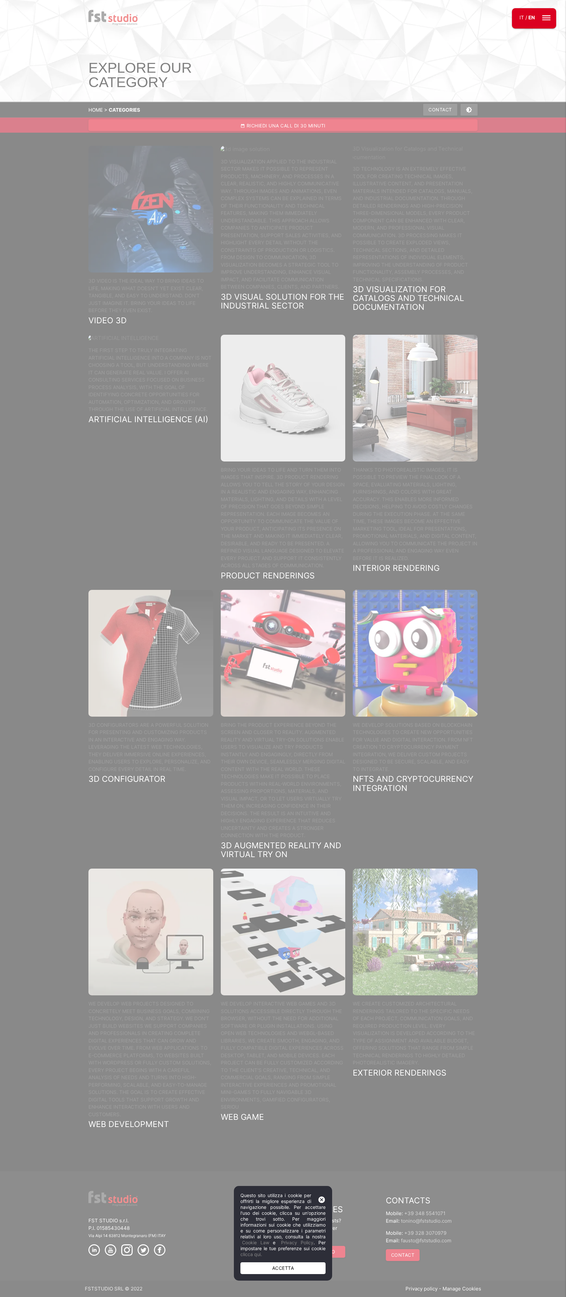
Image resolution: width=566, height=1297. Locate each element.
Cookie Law (255, 1242)
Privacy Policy (297, 1242)
